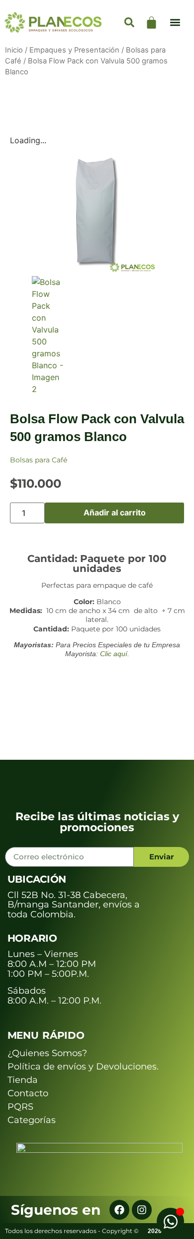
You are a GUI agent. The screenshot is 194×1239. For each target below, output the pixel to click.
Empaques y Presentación (74, 50)
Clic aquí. (114, 654)
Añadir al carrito (115, 512)
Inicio (14, 50)
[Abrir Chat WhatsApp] (170, 1221)
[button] (175, 22)
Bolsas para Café (38, 459)
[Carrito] (151, 22)
